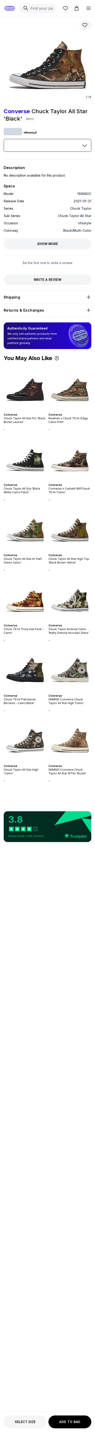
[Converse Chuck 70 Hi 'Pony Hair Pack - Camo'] (25, 597)
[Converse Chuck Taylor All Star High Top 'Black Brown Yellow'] (69, 527)
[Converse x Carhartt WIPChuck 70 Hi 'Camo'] (69, 457)
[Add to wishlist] (85, 25)
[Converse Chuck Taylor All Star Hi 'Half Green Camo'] (25, 527)
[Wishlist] (65, 8)
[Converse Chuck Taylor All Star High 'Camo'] (25, 738)
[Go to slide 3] (24, 410)
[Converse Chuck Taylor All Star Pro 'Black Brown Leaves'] (25, 387)
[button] (56, 358)
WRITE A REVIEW (47, 280)
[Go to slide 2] (22, 410)
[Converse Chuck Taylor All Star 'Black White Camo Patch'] (25, 457)
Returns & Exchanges (24, 310)
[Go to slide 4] (26, 410)
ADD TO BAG (69, 1422)
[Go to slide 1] (20, 410)
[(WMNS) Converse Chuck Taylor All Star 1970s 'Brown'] (69, 738)
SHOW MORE (47, 244)
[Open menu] (88, 8)
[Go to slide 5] (27, 410)
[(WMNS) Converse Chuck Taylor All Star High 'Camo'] (69, 668)
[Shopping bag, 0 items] (76, 8)
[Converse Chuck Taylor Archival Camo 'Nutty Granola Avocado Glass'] (69, 597)
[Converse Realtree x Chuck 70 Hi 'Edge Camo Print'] (69, 387)
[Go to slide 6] (29, 410)
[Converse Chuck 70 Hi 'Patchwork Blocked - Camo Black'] (25, 668)
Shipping (12, 297)
